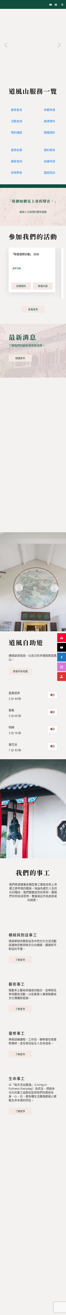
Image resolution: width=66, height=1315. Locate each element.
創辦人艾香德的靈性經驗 (33, 212)
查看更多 (33, 309)
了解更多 (20, 959)
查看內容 (43, 286)
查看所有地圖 (20, 671)
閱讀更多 (20, 358)
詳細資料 (21, 286)
